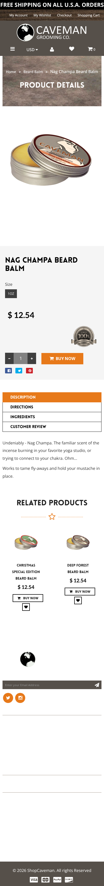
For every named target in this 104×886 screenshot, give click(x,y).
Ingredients (22, 417)
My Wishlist (42, 15)
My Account (18, 15)
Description (23, 397)
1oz (11, 293)
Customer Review (28, 427)
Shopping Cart (89, 15)
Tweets (10, 770)
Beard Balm (33, 71)
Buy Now (65, 358)
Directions (21, 407)
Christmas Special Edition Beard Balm (26, 572)
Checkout (64, 15)
